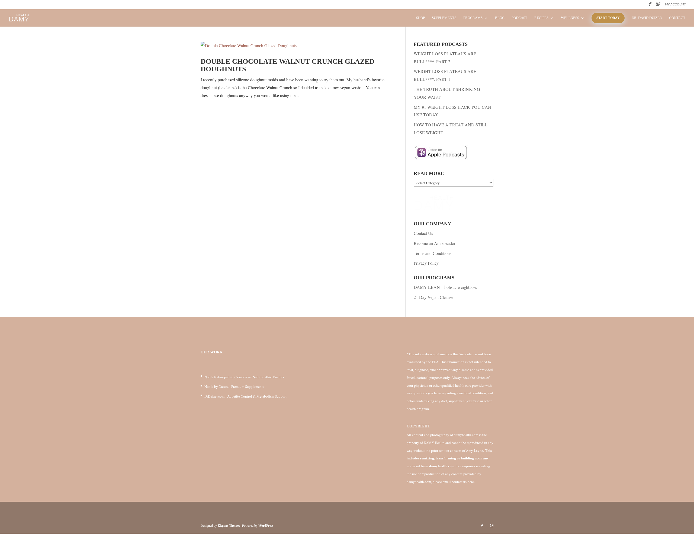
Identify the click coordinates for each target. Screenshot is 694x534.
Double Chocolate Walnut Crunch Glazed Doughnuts (287, 65)
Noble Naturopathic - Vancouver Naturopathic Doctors (244, 377)
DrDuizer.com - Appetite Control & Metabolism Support (245, 396)
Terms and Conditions (432, 253)
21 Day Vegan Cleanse (433, 297)
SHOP (420, 18)
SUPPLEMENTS (444, 18)
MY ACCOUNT (675, 4)
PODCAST (519, 18)
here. (471, 481)
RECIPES (541, 18)
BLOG (500, 18)
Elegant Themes (229, 525)
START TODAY (608, 18)
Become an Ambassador (434, 243)
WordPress (266, 525)
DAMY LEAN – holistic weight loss (445, 287)
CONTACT (677, 18)
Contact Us (423, 233)
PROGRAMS (473, 18)
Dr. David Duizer (647, 18)
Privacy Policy (426, 263)
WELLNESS (570, 18)
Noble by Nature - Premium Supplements (234, 386)
